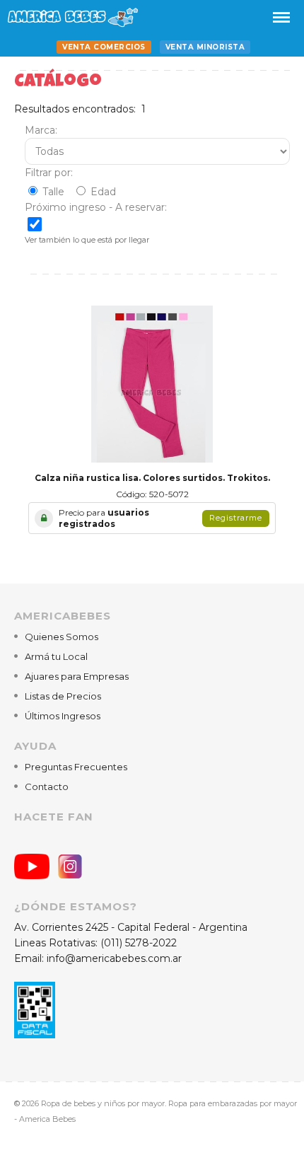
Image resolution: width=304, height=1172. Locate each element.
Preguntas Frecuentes (76, 766)
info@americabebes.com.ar (114, 958)
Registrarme (235, 518)
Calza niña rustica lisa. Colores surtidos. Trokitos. (152, 477)
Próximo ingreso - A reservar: (96, 207)
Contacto (47, 786)
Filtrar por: (49, 172)
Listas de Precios (63, 696)
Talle (53, 191)
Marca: (41, 130)
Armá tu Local (56, 656)
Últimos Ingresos (62, 715)
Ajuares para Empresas (77, 676)
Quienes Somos (61, 636)
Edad (103, 191)
